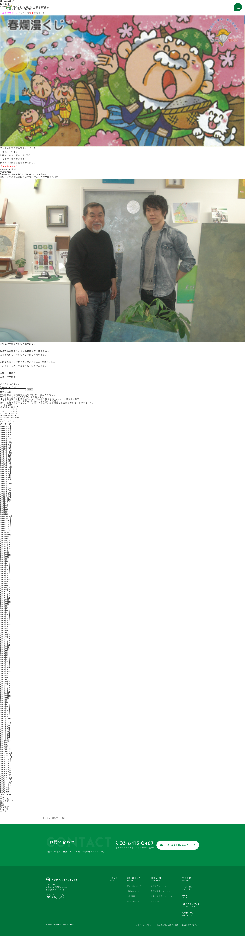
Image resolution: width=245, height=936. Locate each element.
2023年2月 (5, 480)
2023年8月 (5, 471)
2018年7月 (5, 563)
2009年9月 (5, 760)
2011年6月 (5, 731)
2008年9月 (5, 784)
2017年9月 (5, 584)
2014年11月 (5, 649)
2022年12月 (6, 484)
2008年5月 (5, 792)
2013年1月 (5, 692)
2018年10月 (6, 557)
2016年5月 (5, 612)
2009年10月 (6, 758)
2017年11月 (5, 580)
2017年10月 (6, 582)
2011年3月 (5, 737)
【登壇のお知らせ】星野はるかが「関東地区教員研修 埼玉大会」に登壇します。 (41, 399)
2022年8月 (5, 490)
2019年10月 (6, 537)
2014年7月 (5, 655)
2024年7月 (5, 457)
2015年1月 (5, 645)
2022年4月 (5, 494)
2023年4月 (5, 476)
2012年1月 (5, 717)
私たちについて (134, 886)
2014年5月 (5, 659)
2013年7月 (5, 680)
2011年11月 (5, 721)
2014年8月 (5, 653)
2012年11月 (5, 696)
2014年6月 (5, 657)
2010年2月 (5, 749)
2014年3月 (5, 664)
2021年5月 (5, 506)
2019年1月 (5, 551)
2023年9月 (5, 469)
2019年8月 (5, 539)
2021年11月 (5, 500)
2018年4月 (5, 570)
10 (1, 414)
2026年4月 (5, 433)
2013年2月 (5, 690)
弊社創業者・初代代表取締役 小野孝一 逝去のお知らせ (28, 395)
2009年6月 (5, 766)
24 (1, 418)
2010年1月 (5, 751)
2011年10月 (5, 723)
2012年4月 (5, 711)
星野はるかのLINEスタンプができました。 (22, 397)
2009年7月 (5, 764)
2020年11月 (6, 518)
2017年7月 (5, 588)
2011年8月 (5, 727)
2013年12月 (6, 670)
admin (42, 174)
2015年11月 (5, 625)
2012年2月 (5, 715)
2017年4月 (5, 592)
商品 (2, 797)
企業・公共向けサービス (162, 896)
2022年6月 (5, 492)
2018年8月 (5, 561)
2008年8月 (5, 786)
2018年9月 (5, 559)
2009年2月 (5, 774)
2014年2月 (5, 666)
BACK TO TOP (189, 925)
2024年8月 (5, 455)
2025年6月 (5, 447)
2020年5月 (5, 523)
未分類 (3, 811)
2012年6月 (5, 706)
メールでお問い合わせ (177, 845)
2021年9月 (5, 502)
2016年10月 (6, 604)
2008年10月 (6, 782)
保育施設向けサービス (161, 891)
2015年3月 (5, 641)
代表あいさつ (133, 891)
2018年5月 (5, 568)
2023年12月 (6, 465)
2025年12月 (6, 439)
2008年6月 (5, 790)
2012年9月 (5, 700)
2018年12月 (6, 553)
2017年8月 (5, 586)
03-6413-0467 (137, 843)
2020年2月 (5, 529)
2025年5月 (5, 449)
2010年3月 (5, 747)
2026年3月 (5, 435)
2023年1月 (5, 482)
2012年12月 (6, 694)
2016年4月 (5, 615)
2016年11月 (5, 602)
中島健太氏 (5, 172)
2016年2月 (5, 619)
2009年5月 (5, 768)
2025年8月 (5, 445)
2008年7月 (5, 788)
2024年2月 (5, 463)
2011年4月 (5, 735)
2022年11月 (6, 486)
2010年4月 (5, 745)
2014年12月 (6, 647)
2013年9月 (5, 676)
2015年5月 (5, 637)
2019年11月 (5, 535)
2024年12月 (6, 451)
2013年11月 (5, 672)
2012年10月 (6, 698)
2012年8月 (5, 702)
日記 (13, 387)
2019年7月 (5, 541)
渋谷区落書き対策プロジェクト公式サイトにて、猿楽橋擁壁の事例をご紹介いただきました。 (47, 403)
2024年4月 (5, 461)
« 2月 (3, 422)
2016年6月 (5, 610)
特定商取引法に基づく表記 (167, 925)
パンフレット (133, 902)
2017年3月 (5, 594)
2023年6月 (5, 474)
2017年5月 (5, 590)
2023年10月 (6, 467)
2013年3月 (5, 688)
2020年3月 (5, 527)
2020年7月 (5, 521)
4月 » (11, 422)
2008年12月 (6, 778)
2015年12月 (6, 623)
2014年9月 (5, 651)
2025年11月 (6, 441)
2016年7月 (5, 608)
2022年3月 (5, 496)
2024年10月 (6, 453)
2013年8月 (5, 678)
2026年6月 (5, 431)
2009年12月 (6, 753)
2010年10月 (6, 741)
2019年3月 (5, 547)
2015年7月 (5, 633)
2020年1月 (5, 531)
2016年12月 (6, 600)
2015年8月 (5, 631)
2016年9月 (5, 606)
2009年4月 (5, 770)
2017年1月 (5, 598)
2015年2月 (5, 643)
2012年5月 (5, 709)
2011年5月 (5, 733)
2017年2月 (5, 596)
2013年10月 (6, 674)
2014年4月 (5, 662)
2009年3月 (5, 772)
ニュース (4, 799)
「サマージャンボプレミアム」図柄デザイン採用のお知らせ (30, 401)
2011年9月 (5, 725)
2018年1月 (5, 576)
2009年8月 (5, 762)
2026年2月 (5, 437)
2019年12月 (6, 533)
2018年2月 (5, 574)
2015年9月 (5, 629)
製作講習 (4, 807)
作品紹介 (4, 809)
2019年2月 (5, 549)
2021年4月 (5, 508)
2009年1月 (5, 776)
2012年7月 (5, 704)
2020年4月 (5, 525)
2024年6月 (5, 459)
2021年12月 (6, 498)
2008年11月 (6, 780)
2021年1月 (5, 514)
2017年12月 (6, 578)
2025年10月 (6, 443)
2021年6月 (5, 504)
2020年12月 (6, 516)
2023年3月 (5, 478)
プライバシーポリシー (144, 925)
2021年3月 (5, 510)
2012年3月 (5, 713)
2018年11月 (5, 555)
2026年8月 (5, 427)
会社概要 (131, 896)
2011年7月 (5, 729)
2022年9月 (5, 488)
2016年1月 (5, 621)
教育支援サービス (159, 886)
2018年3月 (5, 572)
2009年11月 (6, 756)
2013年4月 (5, 686)
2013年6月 (5, 682)
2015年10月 (6, 627)
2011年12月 (5, 719)
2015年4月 (5, 639)
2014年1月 (5, 668)
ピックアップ (7, 801)
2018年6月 (5, 565)
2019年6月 (5, 543)
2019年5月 (5, 545)
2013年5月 (5, 684)
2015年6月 (5, 635)
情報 (13, 170)
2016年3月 (5, 617)
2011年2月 (5, 739)
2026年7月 (5, 429)
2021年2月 (5, 512)
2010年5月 (5, 743)
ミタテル (155, 901)
